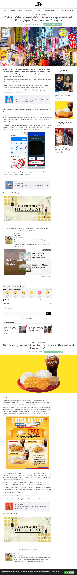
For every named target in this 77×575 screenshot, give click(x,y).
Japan (20, 228)
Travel (38, 14)
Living (13, 10)
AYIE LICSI (19, 24)
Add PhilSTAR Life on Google (51, 24)
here (33, 496)
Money (44, 14)
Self (20, 10)
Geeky (38, 10)
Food (37, 342)
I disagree (71, 572)
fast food (33, 549)
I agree (66, 572)
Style (5, 10)
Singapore (44, 228)
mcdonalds (25, 549)
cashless (31, 230)
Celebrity (29, 10)
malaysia (23, 230)
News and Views (49, 10)
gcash (36, 228)
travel (13, 228)
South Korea (28, 228)
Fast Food (43, 342)
